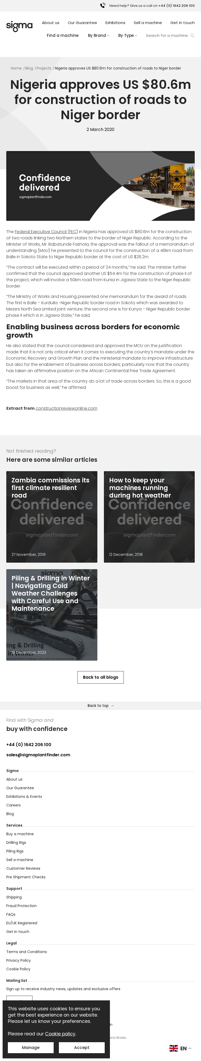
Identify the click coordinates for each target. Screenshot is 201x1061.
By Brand (97, 35)
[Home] (19, 26)
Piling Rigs (15, 851)
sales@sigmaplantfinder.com (38, 755)
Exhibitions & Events (24, 796)
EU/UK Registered (21, 923)
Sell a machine (148, 22)
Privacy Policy (18, 960)
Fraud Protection (21, 905)
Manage (31, 1048)
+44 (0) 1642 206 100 (28, 745)
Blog (10, 813)
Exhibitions (115, 22)
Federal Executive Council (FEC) (46, 232)
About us (50, 22)
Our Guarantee (82, 22)
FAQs (10, 914)
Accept (82, 1048)
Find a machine (63, 35)
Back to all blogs (100, 677)
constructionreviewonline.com (66, 408)
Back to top (98, 706)
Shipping (14, 897)
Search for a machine (167, 35)
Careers (13, 805)
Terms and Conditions (26, 951)
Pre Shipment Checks (26, 877)
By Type (126, 35)
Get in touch (182, 22)
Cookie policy (60, 1034)
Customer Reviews (23, 868)
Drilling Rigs (16, 842)
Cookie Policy (18, 969)
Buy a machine (20, 834)
